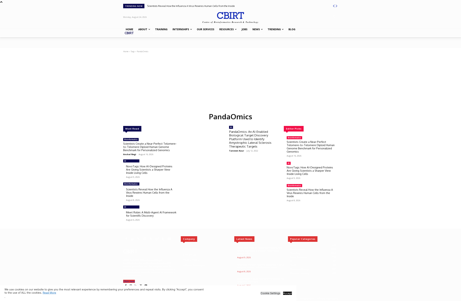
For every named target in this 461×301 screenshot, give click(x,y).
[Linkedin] (132, 239)
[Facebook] (126, 239)
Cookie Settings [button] (270, 293)
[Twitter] (138, 239)
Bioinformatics (131, 139)
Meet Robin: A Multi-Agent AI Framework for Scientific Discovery (151, 214)
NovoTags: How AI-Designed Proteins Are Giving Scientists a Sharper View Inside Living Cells (149, 170)
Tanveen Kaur (236, 150)
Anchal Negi (129, 154)
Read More (49, 292)
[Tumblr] (163, 239)
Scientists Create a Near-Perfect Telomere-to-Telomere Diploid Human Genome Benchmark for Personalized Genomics (150, 147)
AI (125, 161)
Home (125, 51)
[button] (334, 16)
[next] (336, 6)
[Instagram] (145, 239)
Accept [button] (287, 293)
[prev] (333, 6)
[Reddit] (157, 239)
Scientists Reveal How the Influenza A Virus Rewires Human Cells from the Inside (191, 5)
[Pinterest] (151, 239)
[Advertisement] (230, 82)
